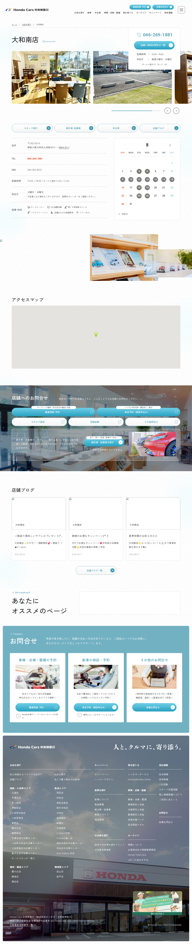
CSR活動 (163, 784)
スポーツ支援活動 (168, 789)
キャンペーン (102, 774)
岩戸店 (60, 876)
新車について (102, 799)
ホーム (14, 25)
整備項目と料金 (136, 814)
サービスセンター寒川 (23, 858)
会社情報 (163, 774)
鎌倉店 (15, 876)
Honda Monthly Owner (139, 779)
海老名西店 (62, 803)
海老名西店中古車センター (70, 843)
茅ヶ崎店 (16, 803)
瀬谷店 (15, 881)
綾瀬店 (60, 823)
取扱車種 (99, 804)
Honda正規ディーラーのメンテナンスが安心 (40, 716)
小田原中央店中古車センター (27, 843)
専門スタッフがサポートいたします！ (99, 715)
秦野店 (15, 823)
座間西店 (61, 818)
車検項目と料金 (136, 804)
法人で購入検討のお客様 (67, 779)
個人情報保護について (170, 794)
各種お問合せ (166, 822)
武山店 (60, 871)
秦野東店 (16, 833)
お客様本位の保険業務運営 (142, 850)
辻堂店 (15, 793)
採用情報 (163, 779)
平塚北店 (16, 798)
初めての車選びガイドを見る (107, 450)
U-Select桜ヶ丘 (64, 838)
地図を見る (64, 147)
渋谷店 (60, 798)
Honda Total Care (137, 855)
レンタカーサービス (138, 774)
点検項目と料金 (136, 809)
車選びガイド (102, 814)
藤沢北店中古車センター (24, 853)
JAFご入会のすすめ (138, 860)
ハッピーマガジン (104, 779)
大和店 (60, 813)
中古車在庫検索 (103, 850)
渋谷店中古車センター (68, 848)
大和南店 (61, 828)
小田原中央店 (19, 813)
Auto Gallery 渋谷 (65, 853)
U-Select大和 (63, 833)
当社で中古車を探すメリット (110, 845)
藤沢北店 (16, 828)
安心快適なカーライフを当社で (26, 774)
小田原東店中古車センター (25, 848)
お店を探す (26, 25)
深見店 (60, 793)
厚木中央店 (62, 808)
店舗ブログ (15, 779)
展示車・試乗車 (103, 809)
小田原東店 (17, 818)
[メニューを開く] (181, 9)
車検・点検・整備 (137, 799)
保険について (135, 845)
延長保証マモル (136, 824)
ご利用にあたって (168, 799)
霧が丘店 (16, 871)
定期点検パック (136, 819)
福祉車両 (99, 819)
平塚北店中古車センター (24, 838)
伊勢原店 (16, 808)
